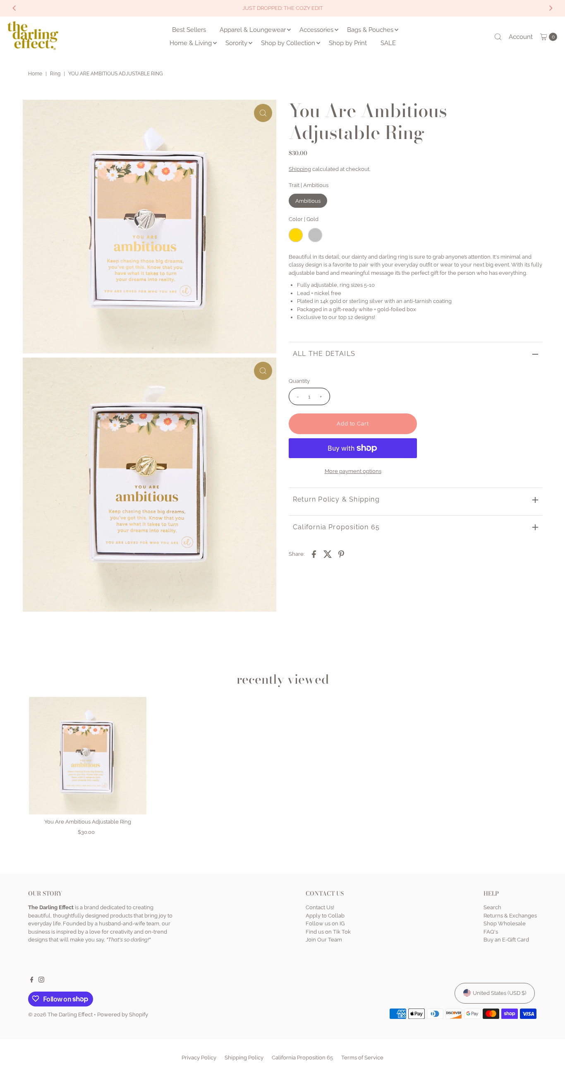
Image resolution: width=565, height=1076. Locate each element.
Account (521, 37)
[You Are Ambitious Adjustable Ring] (87, 755)
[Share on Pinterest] (341, 554)
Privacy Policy (199, 1057)
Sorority (236, 43)
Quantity (299, 381)
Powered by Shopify (122, 1014)
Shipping (300, 169)
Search (492, 907)
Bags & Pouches (370, 30)
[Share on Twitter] (327, 554)
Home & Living (191, 43)
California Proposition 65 (336, 527)
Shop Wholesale (505, 923)
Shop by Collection (288, 43)
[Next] (550, 8)
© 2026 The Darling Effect (60, 1014)
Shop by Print (348, 43)
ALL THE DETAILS (324, 354)
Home (35, 74)
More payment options (353, 471)
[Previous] (14, 8)
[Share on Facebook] (314, 554)
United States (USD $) (499, 993)
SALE (388, 43)
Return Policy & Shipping (336, 499)
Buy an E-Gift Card (506, 940)
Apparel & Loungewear (253, 30)
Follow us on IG (325, 923)
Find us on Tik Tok (328, 931)
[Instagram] (41, 981)
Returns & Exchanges (510, 915)
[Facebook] (32, 981)
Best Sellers (189, 30)
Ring (55, 74)
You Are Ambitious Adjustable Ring (87, 822)
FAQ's (491, 931)
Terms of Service (362, 1057)
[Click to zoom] (263, 113)
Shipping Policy (244, 1057)
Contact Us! (320, 907)
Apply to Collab (325, 915)
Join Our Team (324, 940)
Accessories (316, 30)
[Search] (498, 36)
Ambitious (308, 201)
